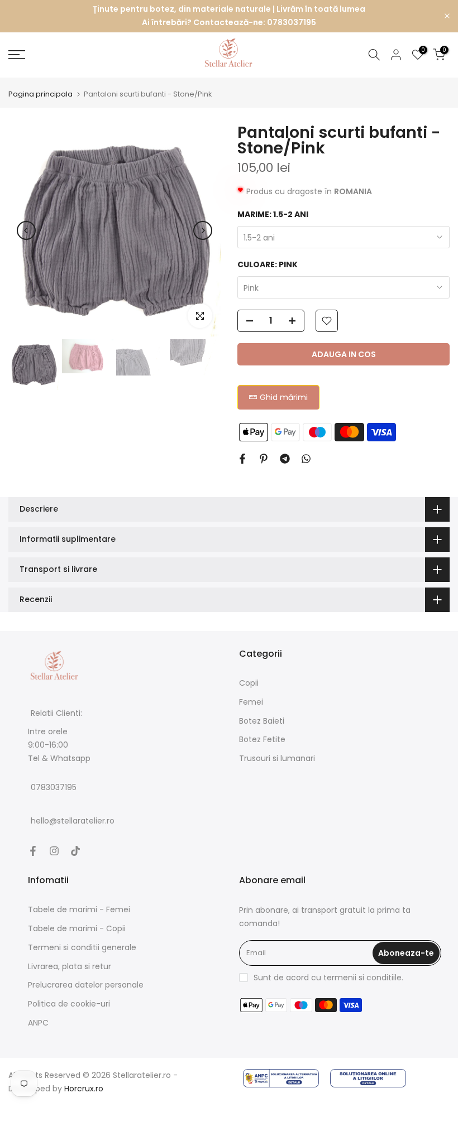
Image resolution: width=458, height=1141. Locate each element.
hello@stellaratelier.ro (73, 821)
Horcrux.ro (83, 1088)
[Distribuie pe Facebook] (242, 459)
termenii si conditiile (362, 977)
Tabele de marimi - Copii (77, 928)
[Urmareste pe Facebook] (33, 851)
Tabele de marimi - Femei (79, 909)
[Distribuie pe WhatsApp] (306, 459)
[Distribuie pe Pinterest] (264, 459)
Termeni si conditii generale (82, 947)
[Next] (202, 230)
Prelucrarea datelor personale (86, 984)
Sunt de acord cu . (328, 977)
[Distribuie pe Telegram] (285, 459)
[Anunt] (229, 16)
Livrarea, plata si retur (69, 966)
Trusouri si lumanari (277, 758)
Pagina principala (40, 94)
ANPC (38, 1022)
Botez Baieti (261, 720)
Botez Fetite (262, 739)
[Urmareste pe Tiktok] (75, 851)
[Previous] (26, 230)
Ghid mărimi (284, 397)
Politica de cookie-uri (69, 1003)
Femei (251, 701)
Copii (249, 683)
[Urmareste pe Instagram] (54, 851)
